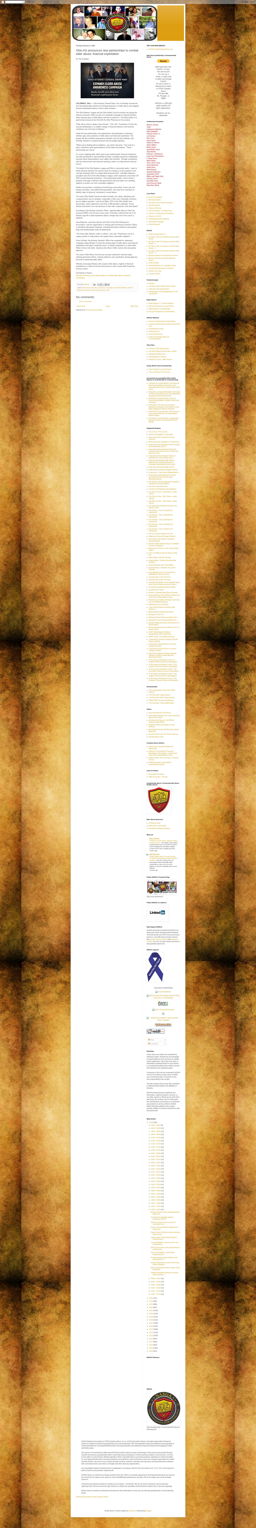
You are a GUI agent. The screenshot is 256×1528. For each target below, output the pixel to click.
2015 (151, 1329)
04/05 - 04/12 (156, 1188)
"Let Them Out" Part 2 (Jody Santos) (162, 698)
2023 (151, 1304)
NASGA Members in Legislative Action (162, 265)
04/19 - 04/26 (156, 1181)
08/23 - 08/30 (156, 1125)
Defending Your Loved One (158, 604)
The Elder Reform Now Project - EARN (163, 351)
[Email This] (98, 284)
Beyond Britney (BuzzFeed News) (161, 612)
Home (108, 306)
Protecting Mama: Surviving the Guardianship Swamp (160, 763)
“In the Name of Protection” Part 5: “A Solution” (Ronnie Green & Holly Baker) (163, 661)
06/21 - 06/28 (156, 1153)
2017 (151, 1323)
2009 (151, 1348)
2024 (151, 1301)
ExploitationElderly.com (157, 354)
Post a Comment (85, 301)
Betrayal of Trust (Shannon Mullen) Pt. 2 (163, 617)
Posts (152, 1040)
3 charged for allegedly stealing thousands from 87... (162, 1218)
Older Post (134, 306)
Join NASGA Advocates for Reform (161, 268)
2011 (151, 1342)
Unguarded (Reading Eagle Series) (161, 467)
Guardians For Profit (156, 590)
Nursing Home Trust (156, 737)
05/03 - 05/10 (156, 1175)
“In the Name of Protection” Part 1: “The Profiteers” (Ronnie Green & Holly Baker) (163, 679)
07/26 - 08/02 (156, 1138)
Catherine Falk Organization (159, 289)
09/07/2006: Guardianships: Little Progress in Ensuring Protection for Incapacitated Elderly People (164, 413)
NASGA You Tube (155, 271)
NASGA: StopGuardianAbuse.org (161, 49)
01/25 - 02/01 (156, 1285)
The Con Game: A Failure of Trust (161, 534)
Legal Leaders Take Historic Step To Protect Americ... (164, 1238)
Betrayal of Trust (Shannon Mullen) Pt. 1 (163, 620)
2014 (151, 1332)
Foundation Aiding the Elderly (159, 828)
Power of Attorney (155, 208)
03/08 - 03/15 (156, 1200)
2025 (151, 1298)
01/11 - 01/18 (156, 1291)
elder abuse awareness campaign (102, 287)
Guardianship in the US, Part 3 (160, 577)
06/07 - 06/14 (156, 1159)
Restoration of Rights (156, 222)
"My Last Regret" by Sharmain (159, 372)
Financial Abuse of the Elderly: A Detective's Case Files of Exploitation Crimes (164, 596)
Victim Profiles (154, 263)
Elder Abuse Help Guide (157, 826)
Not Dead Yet (154, 854)
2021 (151, 1310)
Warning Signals (155, 200)
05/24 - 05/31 (156, 1166)
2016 (151, 1326)
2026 (151, 1122)
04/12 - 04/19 (156, 1184)
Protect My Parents (155, 334)
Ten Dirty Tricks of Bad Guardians (161, 203)
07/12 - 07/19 (156, 1144)
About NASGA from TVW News (160, 713)
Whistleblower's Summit (157, 357)
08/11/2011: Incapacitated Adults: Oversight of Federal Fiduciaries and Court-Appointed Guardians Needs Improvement (164, 394)
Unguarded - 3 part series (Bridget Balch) (163, 472)
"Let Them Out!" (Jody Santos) (159, 695)
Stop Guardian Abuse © (157, 234)
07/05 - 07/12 (156, 1147)
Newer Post (81, 306)
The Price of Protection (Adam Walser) (162, 489)
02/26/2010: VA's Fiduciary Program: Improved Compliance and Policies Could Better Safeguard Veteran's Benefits (164, 407)
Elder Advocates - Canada (158, 777)
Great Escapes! (154, 224)
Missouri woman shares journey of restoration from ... (163, 1223)
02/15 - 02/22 (156, 1209)
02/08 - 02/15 (156, 1278)
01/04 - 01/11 (156, 1294)
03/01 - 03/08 (156, 1203)
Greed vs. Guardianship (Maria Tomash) (163, 592)
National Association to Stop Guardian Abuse (91, 290)
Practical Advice (154, 205)
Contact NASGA (154, 274)
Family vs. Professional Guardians (161, 213)
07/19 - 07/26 (156, 1141)
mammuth (132, 1511)
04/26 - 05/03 (156, 1178)
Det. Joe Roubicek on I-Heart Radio (161, 311)
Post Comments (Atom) (94, 310)
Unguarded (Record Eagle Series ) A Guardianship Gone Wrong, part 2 (162, 457)
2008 (151, 1351)
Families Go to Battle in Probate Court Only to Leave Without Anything (164, 601)
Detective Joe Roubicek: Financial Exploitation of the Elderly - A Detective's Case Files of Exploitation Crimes (163, 753)
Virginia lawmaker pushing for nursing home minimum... (164, 1273)
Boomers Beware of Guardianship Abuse (163, 255)
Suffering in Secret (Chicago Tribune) (162, 536)
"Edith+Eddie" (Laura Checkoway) (161, 700)
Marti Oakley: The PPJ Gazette (160, 558)
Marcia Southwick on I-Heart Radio (161, 306)
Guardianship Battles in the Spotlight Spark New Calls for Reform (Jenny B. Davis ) (164, 583)
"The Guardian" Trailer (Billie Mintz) (161, 703)
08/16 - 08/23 (156, 1128)
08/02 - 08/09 (156, 1134)
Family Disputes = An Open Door (160, 211)
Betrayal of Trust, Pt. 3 (156, 614)
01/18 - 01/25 (156, 1288)
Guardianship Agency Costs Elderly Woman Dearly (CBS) (161, 721)
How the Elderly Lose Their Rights (161, 565)
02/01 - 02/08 (156, 1282)
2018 (151, 1320)
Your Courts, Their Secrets (158, 432)
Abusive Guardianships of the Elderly (162, 321)
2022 (151, 1307)
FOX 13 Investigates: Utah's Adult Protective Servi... (163, 1253)
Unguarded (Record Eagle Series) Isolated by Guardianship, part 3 (164, 445)
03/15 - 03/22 (156, 1197)
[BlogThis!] (101, 284)
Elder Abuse (86, 287)
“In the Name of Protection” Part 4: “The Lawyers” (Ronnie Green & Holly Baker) (163, 665)
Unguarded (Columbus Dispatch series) (163, 470)
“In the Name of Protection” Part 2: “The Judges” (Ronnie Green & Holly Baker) (163, 675)
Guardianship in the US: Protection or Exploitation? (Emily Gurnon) (162, 573)
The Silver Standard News (158, 486)
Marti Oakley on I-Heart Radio (159, 309)
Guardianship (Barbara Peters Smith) (162, 587)
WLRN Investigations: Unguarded (161, 434)
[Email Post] (94, 284)
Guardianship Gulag (156, 329)
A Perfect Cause (154, 823)
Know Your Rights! (155, 197)
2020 (151, 1314)
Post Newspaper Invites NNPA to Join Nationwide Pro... (164, 1258)
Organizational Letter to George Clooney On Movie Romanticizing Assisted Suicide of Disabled (163, 858)
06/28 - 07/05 (156, 1150)
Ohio (108, 290)
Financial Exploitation (120, 287)
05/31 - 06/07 (156, 1163)
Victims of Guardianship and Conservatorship (159, 338)
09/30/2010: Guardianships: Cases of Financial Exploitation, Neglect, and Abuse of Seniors (164, 400)
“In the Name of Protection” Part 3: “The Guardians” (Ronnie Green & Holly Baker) (164, 670)
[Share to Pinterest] (108, 284)
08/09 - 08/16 (156, 1131)
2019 (151, 1317)
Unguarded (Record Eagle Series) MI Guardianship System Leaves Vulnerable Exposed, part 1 (163, 451)
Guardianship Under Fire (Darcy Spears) (163, 734)
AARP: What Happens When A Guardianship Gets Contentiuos (160, 633)
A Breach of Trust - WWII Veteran (160, 359)
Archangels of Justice (156, 774)
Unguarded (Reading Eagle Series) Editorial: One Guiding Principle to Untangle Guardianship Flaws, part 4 (162, 462)
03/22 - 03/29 (156, 1194)
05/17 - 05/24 (156, 1169)
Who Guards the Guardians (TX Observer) (164, 442)
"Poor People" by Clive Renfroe (160, 369)
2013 (151, 1335)
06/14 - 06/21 (156, 1156)
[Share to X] (103, 284)
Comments (154, 1044)
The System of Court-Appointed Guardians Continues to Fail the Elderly (164, 483)
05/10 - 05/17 (156, 1172)
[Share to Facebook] (106, 284)
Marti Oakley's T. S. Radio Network (161, 303)
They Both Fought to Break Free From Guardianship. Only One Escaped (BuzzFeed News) (162, 477)
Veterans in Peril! (155, 216)
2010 (151, 1345)
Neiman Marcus (155, 939)
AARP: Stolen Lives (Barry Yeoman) (162, 637)
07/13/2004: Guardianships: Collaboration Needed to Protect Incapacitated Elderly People (164, 420)
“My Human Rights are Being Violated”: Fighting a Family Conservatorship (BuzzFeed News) (163, 655)
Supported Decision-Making (159, 219)
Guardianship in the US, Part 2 (160, 580)
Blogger (148, 1511)
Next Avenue (154, 839)
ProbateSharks (154, 331)
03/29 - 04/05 (156, 1191)
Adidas (164, 939)
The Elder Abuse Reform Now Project (162, 286)
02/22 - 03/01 (156, 1206)
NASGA (130, 287)
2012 (151, 1339)
